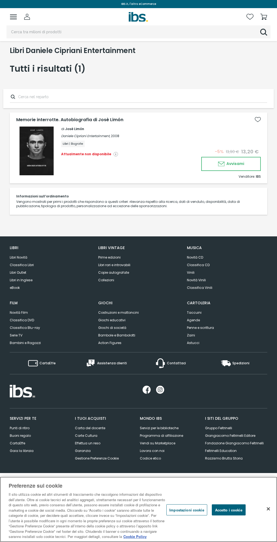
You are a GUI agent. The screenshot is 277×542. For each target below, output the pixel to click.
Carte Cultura (86, 435)
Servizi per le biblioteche (159, 428)
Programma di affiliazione (161, 435)
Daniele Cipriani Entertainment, (85, 136)
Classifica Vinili (199, 287)
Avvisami (235, 163)
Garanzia (83, 450)
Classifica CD (198, 265)
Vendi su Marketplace (157, 443)
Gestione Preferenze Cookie (97, 458)
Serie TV (16, 335)
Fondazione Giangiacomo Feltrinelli (234, 443)
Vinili (190, 272)
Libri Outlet (18, 272)
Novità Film (19, 312)
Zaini (191, 335)
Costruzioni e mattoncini (118, 312)
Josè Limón (74, 129)
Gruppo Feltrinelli (218, 428)
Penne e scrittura (200, 327)
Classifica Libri (22, 265)
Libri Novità (18, 257)
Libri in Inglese (21, 280)
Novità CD (195, 257)
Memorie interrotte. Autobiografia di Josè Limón (69, 120)
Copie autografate (113, 272)
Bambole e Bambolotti (116, 335)
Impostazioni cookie (186, 509)
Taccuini (194, 312)
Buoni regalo (20, 435)
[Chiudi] (268, 509)
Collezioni (106, 280)
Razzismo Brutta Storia (224, 458)
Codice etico (150, 458)
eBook (15, 287)
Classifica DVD (22, 320)
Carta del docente (90, 428)
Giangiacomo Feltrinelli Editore (230, 435)
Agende (193, 320)
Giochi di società (112, 327)
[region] (138, 509)
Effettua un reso (87, 443)
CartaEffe (17, 443)
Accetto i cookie (228, 509)
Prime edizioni (109, 257)
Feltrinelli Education (221, 450)
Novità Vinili (196, 280)
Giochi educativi (112, 320)
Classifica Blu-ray (25, 327)
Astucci (193, 343)
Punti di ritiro (19, 428)
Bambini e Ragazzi (25, 343)
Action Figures (109, 343)
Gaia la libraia (22, 450)
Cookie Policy (135, 536)
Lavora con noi (152, 450)
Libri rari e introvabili (114, 265)
